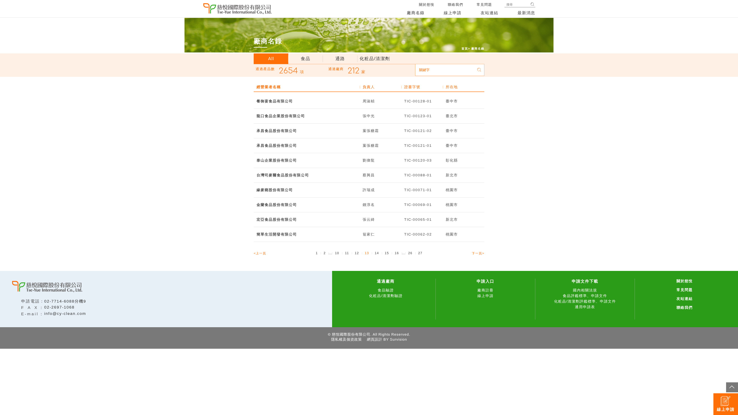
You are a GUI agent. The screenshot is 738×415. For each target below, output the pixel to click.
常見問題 (484, 5)
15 (387, 253)
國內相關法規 (585, 290)
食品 (305, 58)
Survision (398, 339)
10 (337, 253)
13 (367, 253)
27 (420, 253)
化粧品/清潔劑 (375, 58)
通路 (340, 58)
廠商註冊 (485, 290)
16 (397, 253)
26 (410, 253)
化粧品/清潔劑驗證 (386, 296)
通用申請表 (585, 307)
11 (347, 253)
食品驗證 (386, 290)
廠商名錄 (416, 13)
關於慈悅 (426, 5)
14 (377, 253)
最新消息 (526, 13)
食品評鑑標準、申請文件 (585, 296)
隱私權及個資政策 (346, 339)
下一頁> (478, 253)
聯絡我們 (455, 5)
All (271, 58)
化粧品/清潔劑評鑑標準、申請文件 (585, 301)
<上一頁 (260, 253)
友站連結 (489, 13)
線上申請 (452, 13)
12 (357, 253)
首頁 (464, 48)
